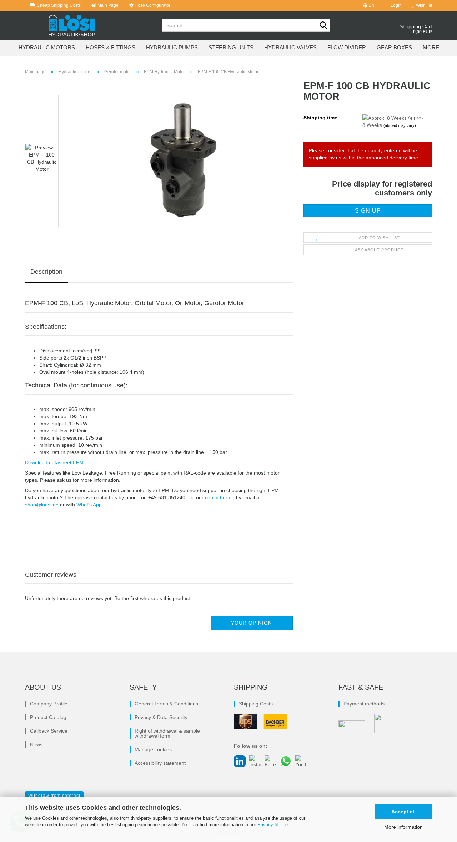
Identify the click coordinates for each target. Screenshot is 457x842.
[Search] (323, 25)
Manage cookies (153, 749)
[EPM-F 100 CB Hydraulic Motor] (179, 160)
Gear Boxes (394, 47)
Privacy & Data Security (161, 717)
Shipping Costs (256, 703)
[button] (369, 5)
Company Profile (48, 703)
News (36, 744)
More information (403, 827)
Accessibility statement (160, 763)
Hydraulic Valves (290, 47)
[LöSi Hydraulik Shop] (72, 25)
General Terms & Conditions (166, 703)
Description (46, 271)
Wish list (423, 5)
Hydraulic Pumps (172, 47)
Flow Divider (346, 47)
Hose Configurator (152, 5)
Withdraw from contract (54, 795)
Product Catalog (48, 717)
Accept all (403, 811)
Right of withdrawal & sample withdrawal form (167, 733)
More (431, 47)
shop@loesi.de (42, 504)
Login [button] (395, 5)
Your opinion (251, 623)
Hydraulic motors (47, 47)
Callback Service (48, 730)
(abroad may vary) (399, 125)
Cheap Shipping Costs (58, 5)
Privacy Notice (272, 824)
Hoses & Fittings (110, 47)
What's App (89, 504)
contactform (219, 497)
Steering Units (231, 47)
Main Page (107, 5)
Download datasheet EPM (54, 462)
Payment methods (364, 703)
